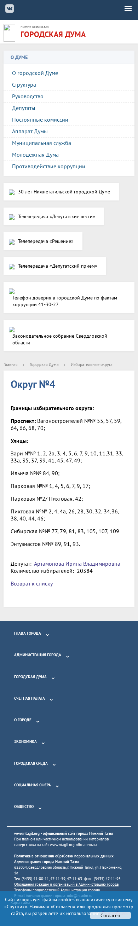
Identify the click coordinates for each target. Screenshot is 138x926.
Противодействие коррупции (48, 166)
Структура (24, 84)
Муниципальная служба (41, 142)
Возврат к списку (32, 583)
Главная (11, 364)
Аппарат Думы (30, 131)
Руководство (28, 96)
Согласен (110, 915)
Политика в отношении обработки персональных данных (64, 856)
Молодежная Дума (35, 154)
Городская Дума (44, 364)
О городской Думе (35, 72)
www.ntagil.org (27, 833)
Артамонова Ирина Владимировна (77, 563)
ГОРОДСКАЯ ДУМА (53, 34)
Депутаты (23, 107)
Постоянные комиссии (40, 119)
